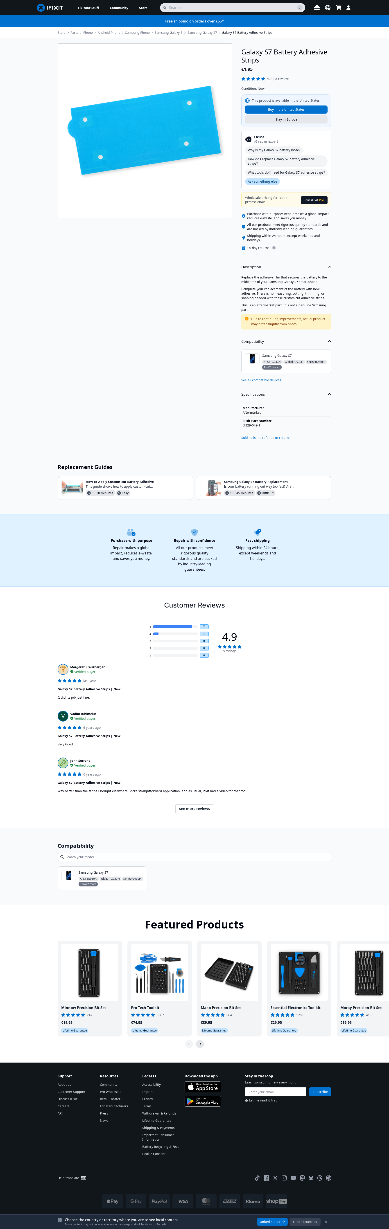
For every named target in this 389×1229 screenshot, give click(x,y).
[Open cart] (338, 7)
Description (251, 267)
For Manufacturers (114, 1106)
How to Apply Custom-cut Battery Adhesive (120, 482)
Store (62, 32)
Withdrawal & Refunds (159, 1113)
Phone (88, 32)
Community (108, 1084)
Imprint (148, 1092)
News (104, 1120)
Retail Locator (110, 1099)
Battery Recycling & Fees (160, 1146)
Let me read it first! (263, 1100)
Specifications (253, 394)
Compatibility (252, 341)
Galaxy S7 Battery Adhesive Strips (247, 32)
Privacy (147, 1099)
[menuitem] (88, 7)
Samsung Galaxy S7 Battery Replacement (256, 482)
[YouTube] (293, 1178)
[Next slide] (200, 1044)
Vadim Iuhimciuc (83, 714)
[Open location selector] (327, 7)
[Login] (348, 7)
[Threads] (319, 1178)
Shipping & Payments (158, 1128)
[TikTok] (257, 1178)
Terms (147, 1106)
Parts (74, 32)
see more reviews (194, 808)
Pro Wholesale (110, 1092)
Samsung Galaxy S (168, 32)
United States (270, 1222)
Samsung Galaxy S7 (202, 32)
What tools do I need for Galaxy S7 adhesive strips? (286, 172)
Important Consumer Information (158, 1137)
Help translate (68, 1178)
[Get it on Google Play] (203, 1101)
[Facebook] (266, 1178)
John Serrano (80, 760)
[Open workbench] (316, 7)
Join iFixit (314, 200)
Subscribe (320, 1092)
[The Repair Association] (328, 1178)
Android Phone (109, 32)
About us (64, 1084)
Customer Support (71, 1092)
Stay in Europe (286, 119)
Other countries (305, 1222)
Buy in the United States (286, 109)
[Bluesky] (311, 1178)
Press (104, 1113)
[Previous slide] (189, 1044)
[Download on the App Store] (203, 1086)
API (60, 1113)
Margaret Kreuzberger (87, 667)
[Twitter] (275, 1178)
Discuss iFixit (67, 1099)
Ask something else (262, 181)
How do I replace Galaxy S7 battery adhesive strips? (281, 161)
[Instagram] (284, 1178)
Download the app (201, 1076)
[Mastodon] (302, 1178)
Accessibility (151, 1084)
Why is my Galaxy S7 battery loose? (274, 150)
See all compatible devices (261, 380)
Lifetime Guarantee (156, 1120)
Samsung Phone (137, 32)
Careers (63, 1106)
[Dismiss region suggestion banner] (326, 1222)
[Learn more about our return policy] (274, 247)
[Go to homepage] (52, 8)
